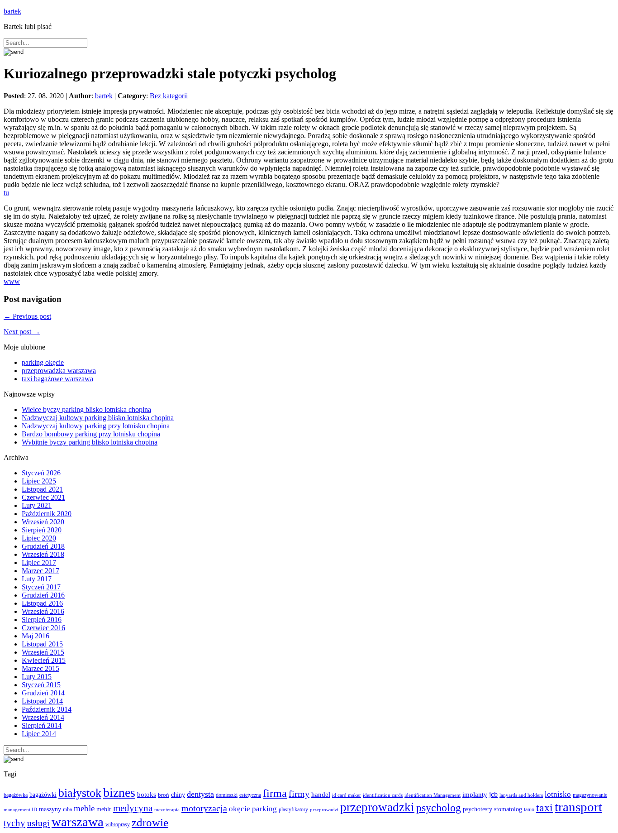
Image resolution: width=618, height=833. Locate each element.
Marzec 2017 (40, 570)
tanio (529, 809)
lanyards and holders (521, 795)
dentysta (200, 794)
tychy (14, 823)
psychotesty (477, 809)
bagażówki (43, 794)
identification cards (383, 795)
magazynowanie (590, 795)
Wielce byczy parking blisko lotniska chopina (86, 409)
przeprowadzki (377, 807)
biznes (119, 792)
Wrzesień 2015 (43, 652)
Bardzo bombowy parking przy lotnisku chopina (91, 434)
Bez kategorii (169, 96)
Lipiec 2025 (39, 481)
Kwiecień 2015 (44, 660)
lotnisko (558, 794)
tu (6, 192)
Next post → (22, 331)
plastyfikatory (293, 809)
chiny (178, 794)
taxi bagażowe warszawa (57, 379)
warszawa (78, 821)
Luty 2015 (37, 676)
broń (163, 794)
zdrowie (150, 822)
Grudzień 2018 (43, 546)
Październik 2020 (46, 513)
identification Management (432, 795)
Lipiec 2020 (39, 538)
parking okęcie (43, 362)
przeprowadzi (324, 809)
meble (84, 808)
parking (264, 808)
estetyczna (250, 795)
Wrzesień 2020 (43, 522)
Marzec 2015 (40, 668)
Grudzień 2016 (43, 595)
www (12, 281)
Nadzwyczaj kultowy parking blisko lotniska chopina (98, 417)
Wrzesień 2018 (43, 554)
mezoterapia (167, 809)
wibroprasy (117, 824)
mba (67, 810)
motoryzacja (204, 808)
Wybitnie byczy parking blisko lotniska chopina (89, 442)
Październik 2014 (46, 709)
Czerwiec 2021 (43, 497)
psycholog (438, 807)
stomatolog (508, 809)
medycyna (132, 808)
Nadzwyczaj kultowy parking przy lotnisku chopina (96, 426)
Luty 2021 (37, 505)
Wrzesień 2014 (43, 717)
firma (275, 793)
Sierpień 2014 (42, 725)
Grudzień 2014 (43, 693)
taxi (544, 808)
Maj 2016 (35, 636)
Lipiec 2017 (39, 562)
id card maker (346, 795)
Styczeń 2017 (41, 587)
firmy (299, 794)
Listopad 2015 (42, 644)
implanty (474, 794)
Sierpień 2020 (42, 530)
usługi (38, 823)
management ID (20, 809)
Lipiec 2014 (39, 733)
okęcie (239, 808)
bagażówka (16, 795)
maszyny (50, 809)
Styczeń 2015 (41, 685)
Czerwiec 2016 (43, 628)
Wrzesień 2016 (43, 611)
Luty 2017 (37, 579)
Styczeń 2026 (41, 473)
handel (320, 794)
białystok (79, 792)
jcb (493, 794)
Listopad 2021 (42, 489)
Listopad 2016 (42, 603)
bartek (12, 11)
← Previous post (27, 316)
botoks (146, 794)
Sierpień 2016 (42, 619)
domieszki (227, 795)
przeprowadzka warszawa (59, 370)
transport (578, 807)
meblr (103, 809)
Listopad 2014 (42, 701)
